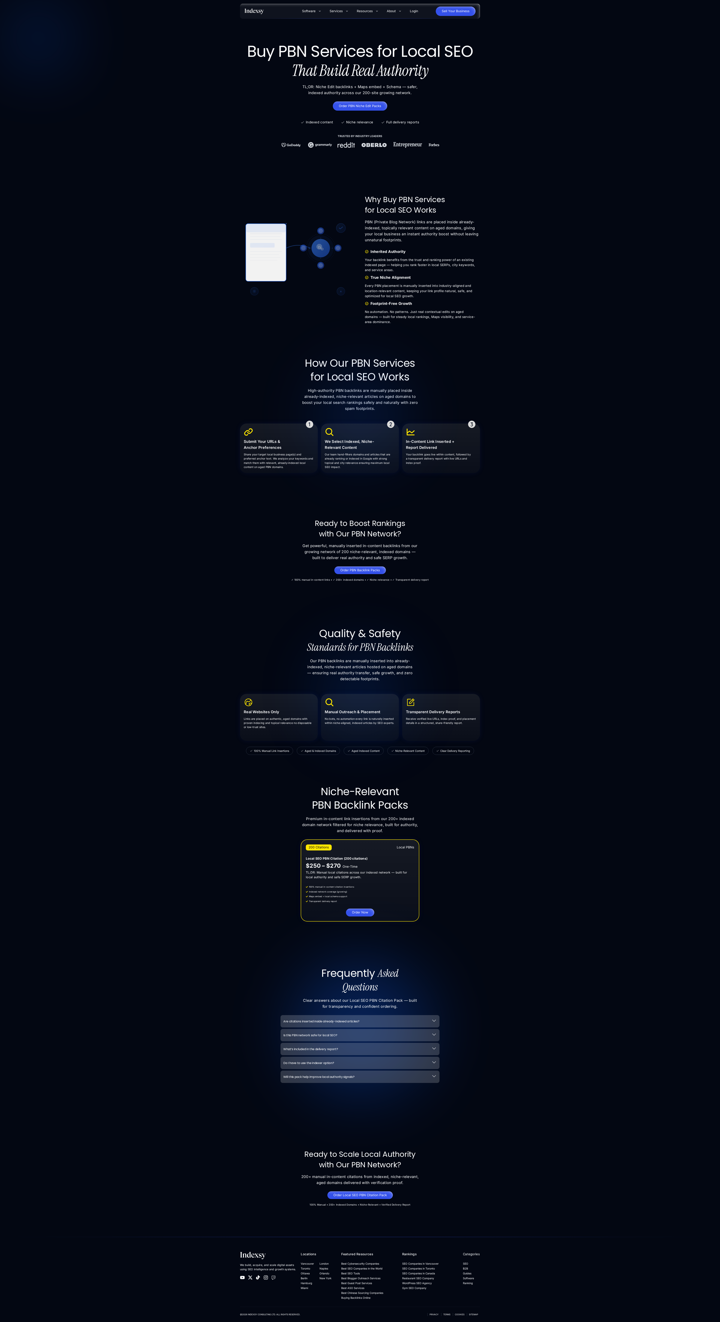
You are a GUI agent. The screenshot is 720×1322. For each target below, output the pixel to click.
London (324, 1263)
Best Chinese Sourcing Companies (362, 1292)
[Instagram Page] (265, 1277)
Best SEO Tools (350, 1273)
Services (336, 11)
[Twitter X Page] (250, 1277)
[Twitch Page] (273, 1277)
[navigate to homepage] (269, 11)
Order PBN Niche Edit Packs (360, 106)
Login (414, 11)
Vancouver (307, 1263)
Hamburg (306, 1283)
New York (326, 1278)
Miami (304, 1288)
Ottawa (305, 1273)
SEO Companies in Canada (418, 1273)
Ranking (468, 1283)
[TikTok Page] (258, 1277)
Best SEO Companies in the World (361, 1268)
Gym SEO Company (414, 1288)
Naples (324, 1268)
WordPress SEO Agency (417, 1283)
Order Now (360, 912)
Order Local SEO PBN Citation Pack (360, 1195)
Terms (446, 1314)
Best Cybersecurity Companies (360, 1263)
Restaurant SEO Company (418, 1278)
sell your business (456, 11)
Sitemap (473, 1314)
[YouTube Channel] (242, 1277)
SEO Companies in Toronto (418, 1268)
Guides (467, 1273)
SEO (465, 1263)
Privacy (434, 1314)
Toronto (305, 1268)
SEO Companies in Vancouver (420, 1263)
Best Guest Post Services (356, 1283)
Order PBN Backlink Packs (360, 570)
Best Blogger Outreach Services (360, 1278)
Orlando (324, 1273)
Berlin (304, 1278)
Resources (365, 11)
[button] (360, 1021)
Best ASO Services (352, 1288)
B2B (465, 1268)
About (391, 11)
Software (309, 11)
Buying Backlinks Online (355, 1297)
